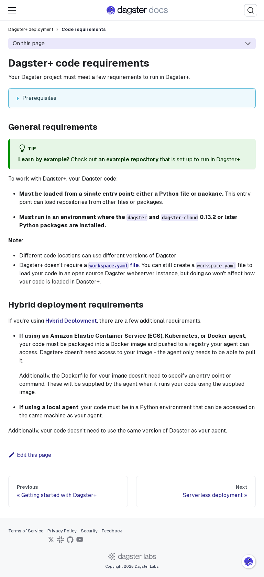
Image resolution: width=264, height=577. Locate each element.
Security (89, 530)
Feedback (112, 530)
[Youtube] (80, 542)
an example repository (128, 159)
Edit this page (34, 455)
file (114, 265)
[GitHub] (70, 542)
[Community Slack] (60, 542)
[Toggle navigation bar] (12, 10)
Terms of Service (25, 530)
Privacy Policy (62, 530)
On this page (29, 43)
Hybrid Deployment (71, 321)
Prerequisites (39, 98)
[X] (51, 542)
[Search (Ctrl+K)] (250, 10)
